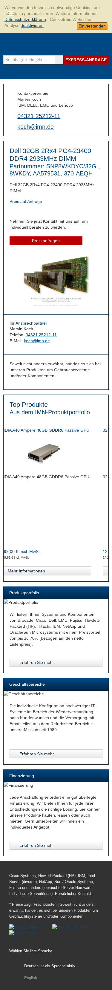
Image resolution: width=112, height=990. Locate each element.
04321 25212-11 (38, 116)
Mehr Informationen (39, 571)
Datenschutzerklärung (25, 19)
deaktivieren (32, 25)
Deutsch (50, 966)
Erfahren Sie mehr (36, 662)
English (30, 978)
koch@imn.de (35, 127)
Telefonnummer (12, 115)
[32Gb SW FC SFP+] (57, 453)
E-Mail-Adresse (12, 126)
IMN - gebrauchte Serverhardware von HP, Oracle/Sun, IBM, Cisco (98, 45)
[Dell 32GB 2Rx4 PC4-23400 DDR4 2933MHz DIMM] (56, 305)
